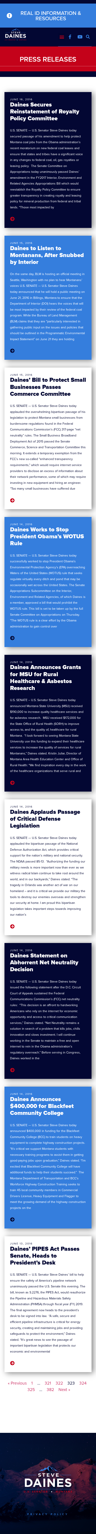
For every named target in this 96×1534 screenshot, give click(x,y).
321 (48, 1383)
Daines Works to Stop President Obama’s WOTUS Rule (47, 536)
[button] (61, 36)
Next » (64, 1389)
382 (50, 1389)
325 (31, 1389)
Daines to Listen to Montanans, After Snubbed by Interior (47, 255)
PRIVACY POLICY (48, 1514)
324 (83, 1383)
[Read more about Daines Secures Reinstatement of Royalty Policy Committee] (12, 219)
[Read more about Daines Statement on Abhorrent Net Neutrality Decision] (12, 1070)
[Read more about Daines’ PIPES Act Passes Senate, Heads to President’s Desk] (12, 1363)
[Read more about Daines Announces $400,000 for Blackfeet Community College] (12, 1219)
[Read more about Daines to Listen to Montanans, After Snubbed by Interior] (12, 351)
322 (59, 1383)
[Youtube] (79, 36)
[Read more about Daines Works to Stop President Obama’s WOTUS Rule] (12, 638)
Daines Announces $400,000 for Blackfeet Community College (42, 1106)
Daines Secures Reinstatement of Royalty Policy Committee (44, 111)
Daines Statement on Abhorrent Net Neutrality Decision (44, 962)
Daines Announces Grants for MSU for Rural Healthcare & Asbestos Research (45, 677)
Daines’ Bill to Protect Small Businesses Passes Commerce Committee (48, 387)
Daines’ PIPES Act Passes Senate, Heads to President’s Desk (44, 1255)
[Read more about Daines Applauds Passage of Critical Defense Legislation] (12, 926)
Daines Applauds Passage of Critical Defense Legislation (45, 819)
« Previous (17, 1383)
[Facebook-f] (69, 36)
